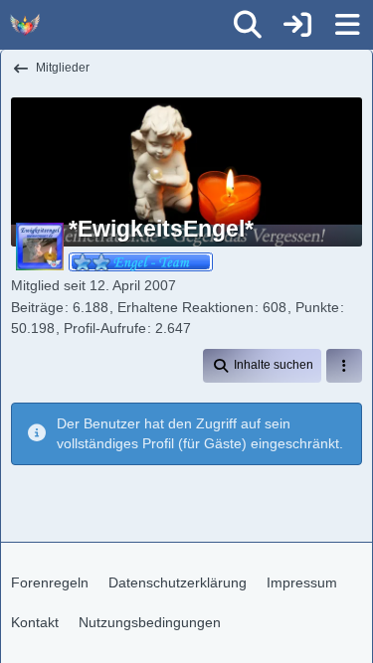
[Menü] (347, 25)
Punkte (317, 307)
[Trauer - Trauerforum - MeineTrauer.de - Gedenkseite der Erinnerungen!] (25, 25)
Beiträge (37, 307)
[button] (262, 366)
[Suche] (248, 25)
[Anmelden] (297, 25)
